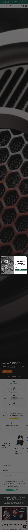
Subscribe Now (21, 269)
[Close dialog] (26, 256)
